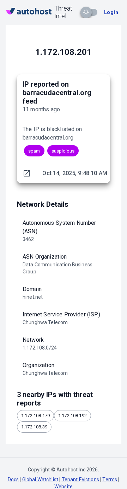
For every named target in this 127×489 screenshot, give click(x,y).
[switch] (86, 12)
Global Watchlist (40, 479)
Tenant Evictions (80, 479)
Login (111, 12)
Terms (109, 479)
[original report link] (27, 173)
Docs (13, 479)
